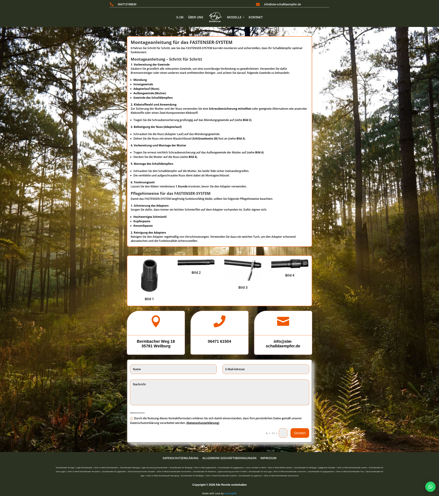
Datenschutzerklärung (181, 458)
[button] (430, 487)
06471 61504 (219, 341)
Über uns (195, 17)
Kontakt (256, 17)
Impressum (268, 458)
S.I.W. (180, 17)
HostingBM (230, 493)
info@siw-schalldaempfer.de (282, 4)
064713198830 (127, 4)
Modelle (234, 17)
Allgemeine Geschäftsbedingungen (229, 458)
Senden (300, 433)
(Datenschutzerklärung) (202, 423)
